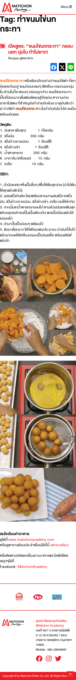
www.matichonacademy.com (31, 539)
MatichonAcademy (32, 567)
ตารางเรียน (60, 545)
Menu (65, 7)
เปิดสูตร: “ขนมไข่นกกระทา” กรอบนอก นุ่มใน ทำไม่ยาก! (40, 49)
